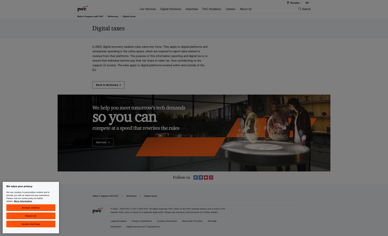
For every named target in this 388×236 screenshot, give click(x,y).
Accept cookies (31, 207)
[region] (30, 208)
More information (23, 201)
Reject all (30, 216)
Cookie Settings (31, 224)
